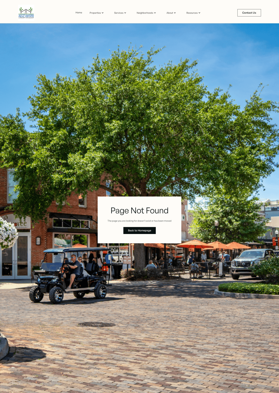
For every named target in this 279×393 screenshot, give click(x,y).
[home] (27, 12)
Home (79, 12)
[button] (97, 12)
